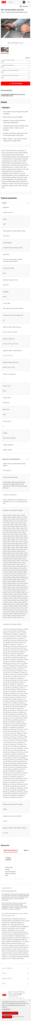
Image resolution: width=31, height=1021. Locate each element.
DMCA (10, 993)
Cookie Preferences (13, 996)
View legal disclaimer (6, 90)
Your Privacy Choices (13, 994)
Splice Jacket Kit (8, 858)
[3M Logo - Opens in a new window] (3, 2)
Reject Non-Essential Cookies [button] (10, 1013)
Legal (9, 991)
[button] (18, 1016)
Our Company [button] (7, 968)
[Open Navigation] (28, 2)
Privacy (14, 991)
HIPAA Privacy (20, 991)
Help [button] (4, 983)
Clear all (27, 57)
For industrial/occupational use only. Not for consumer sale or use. (13, 95)
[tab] (10, 850)
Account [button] (25, 6)
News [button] (4, 973)
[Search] (24, 2)
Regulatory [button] (7, 978)
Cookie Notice (6, 1009)
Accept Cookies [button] (7, 1016)
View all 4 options (16, 83)
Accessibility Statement (19, 993)
